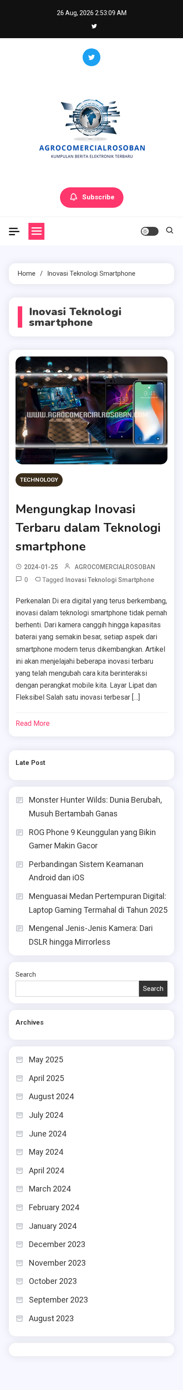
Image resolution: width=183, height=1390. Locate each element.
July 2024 (46, 1115)
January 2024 (52, 1226)
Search (26, 974)
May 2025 (46, 1059)
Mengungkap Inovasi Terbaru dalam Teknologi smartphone (88, 528)
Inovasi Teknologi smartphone (109, 579)
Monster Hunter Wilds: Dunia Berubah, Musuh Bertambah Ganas (95, 806)
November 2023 (57, 1262)
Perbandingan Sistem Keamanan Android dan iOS (86, 871)
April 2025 (46, 1078)
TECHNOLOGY (39, 479)
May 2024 (46, 1151)
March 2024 (50, 1188)
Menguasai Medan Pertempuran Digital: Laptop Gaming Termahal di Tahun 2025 (98, 903)
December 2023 (57, 1244)
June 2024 (47, 1133)
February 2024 (54, 1207)
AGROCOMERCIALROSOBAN (115, 566)
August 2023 (51, 1318)
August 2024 (51, 1096)
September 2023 (58, 1299)
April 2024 (46, 1170)
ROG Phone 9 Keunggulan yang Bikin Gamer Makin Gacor (92, 839)
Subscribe (98, 197)
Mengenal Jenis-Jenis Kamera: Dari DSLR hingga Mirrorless (91, 934)
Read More (33, 723)
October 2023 (53, 1281)
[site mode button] (150, 231)
